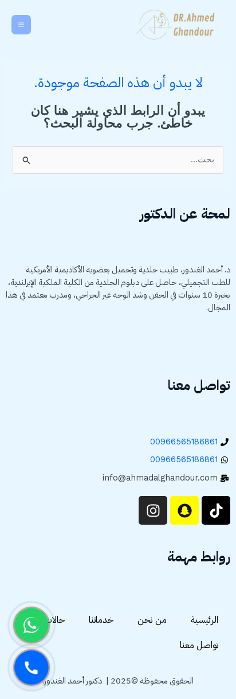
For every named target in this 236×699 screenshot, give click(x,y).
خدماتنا (101, 620)
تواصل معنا (199, 645)
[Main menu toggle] (21, 24)
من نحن (152, 620)
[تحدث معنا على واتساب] (31, 625)
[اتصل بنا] (31, 667)
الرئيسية (204, 620)
